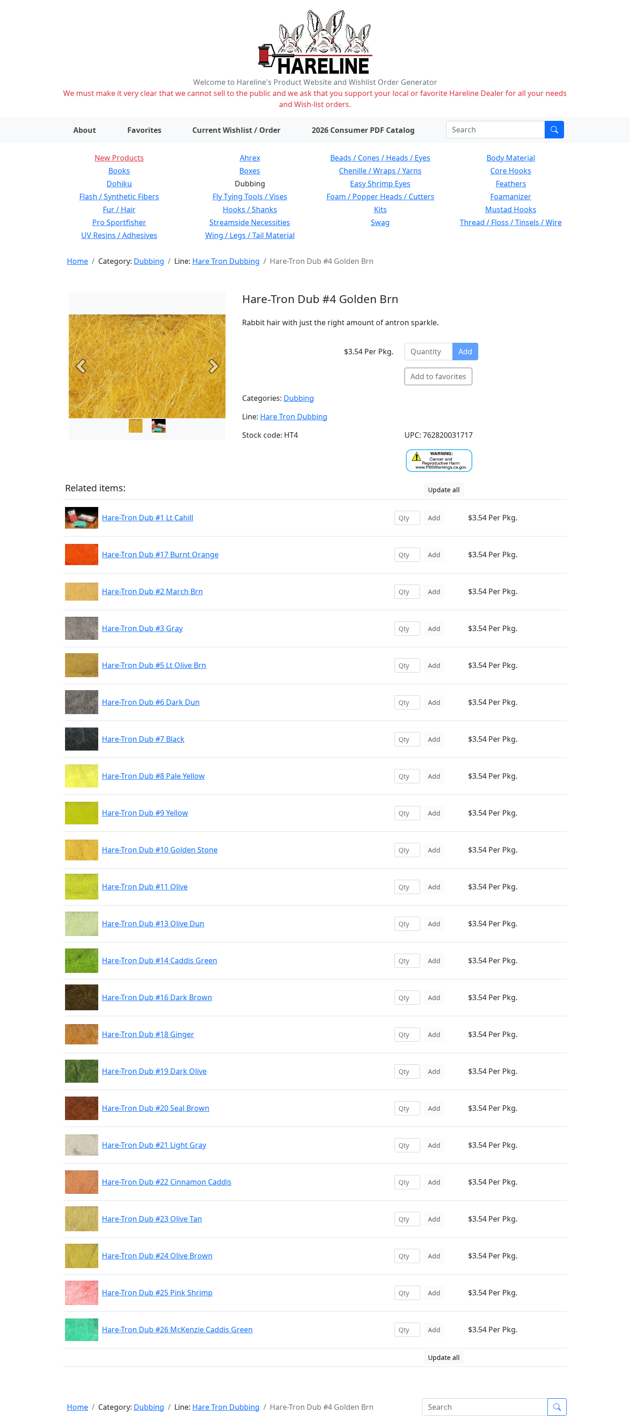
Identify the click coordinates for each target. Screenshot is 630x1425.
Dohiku (119, 184)
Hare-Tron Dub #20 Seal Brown (155, 1108)
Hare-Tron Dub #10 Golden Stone (160, 850)
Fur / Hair (119, 209)
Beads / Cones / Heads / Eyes (380, 158)
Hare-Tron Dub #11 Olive (145, 887)
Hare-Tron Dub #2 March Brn (152, 591)
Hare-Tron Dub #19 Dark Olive (154, 1071)
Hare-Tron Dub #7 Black (143, 739)
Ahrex (250, 158)
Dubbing (149, 261)
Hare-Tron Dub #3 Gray (142, 628)
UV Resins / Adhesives (119, 235)
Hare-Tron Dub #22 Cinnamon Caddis (167, 1182)
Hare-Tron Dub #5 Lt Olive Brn (154, 665)
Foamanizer (510, 196)
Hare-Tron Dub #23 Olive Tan (152, 1219)
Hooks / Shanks (250, 209)
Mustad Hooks (510, 209)
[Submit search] (554, 129)
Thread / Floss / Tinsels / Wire (511, 222)
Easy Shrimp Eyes (380, 184)
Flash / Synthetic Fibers (119, 196)
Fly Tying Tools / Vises (250, 196)
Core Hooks (510, 171)
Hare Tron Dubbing (226, 261)
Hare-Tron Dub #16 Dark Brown (157, 997)
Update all (444, 489)
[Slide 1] (159, 426)
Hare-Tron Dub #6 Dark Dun (151, 702)
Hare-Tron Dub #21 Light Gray (154, 1145)
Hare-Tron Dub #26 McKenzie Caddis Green (177, 1329)
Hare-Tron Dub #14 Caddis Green (159, 960)
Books (119, 171)
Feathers (511, 184)
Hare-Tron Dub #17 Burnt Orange (160, 554)
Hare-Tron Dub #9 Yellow (145, 813)
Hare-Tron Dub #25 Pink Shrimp (157, 1293)
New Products (119, 158)
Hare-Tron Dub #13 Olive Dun (153, 923)
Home (77, 261)
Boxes (249, 171)
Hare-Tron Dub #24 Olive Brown (157, 1256)
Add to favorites (438, 376)
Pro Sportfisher (119, 222)
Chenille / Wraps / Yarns (380, 171)
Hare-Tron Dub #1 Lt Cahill (147, 518)
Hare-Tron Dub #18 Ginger (148, 1034)
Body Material (511, 158)
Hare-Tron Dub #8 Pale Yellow (153, 776)
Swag (380, 222)
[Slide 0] (136, 426)
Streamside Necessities (249, 222)
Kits (380, 209)
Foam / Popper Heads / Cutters (380, 196)
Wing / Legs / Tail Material (250, 235)
